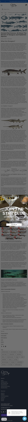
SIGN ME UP (14, 224)
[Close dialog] (26, 196)
